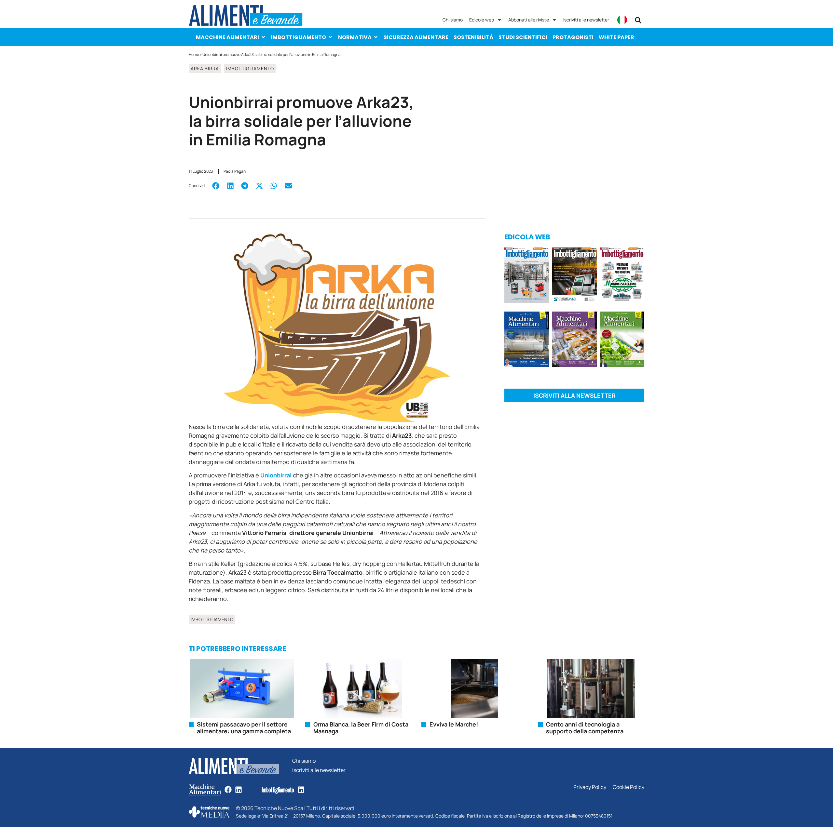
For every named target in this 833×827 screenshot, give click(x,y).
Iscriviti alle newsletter (586, 20)
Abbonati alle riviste (528, 20)
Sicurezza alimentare (416, 37)
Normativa (355, 37)
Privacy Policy (589, 787)
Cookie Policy (628, 787)
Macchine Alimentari (227, 37)
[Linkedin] (238, 789)
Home (194, 54)
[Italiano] (622, 20)
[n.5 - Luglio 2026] (526, 276)
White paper (616, 37)
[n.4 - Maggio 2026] (574, 276)
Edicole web (481, 20)
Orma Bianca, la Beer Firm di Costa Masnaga (360, 727)
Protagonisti (573, 37)
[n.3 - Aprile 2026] (622, 276)
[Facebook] (228, 789)
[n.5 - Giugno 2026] (526, 340)
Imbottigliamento (298, 37)
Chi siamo (453, 20)
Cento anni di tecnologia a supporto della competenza (584, 727)
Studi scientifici (522, 37)
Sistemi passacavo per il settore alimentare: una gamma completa (244, 727)
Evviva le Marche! (454, 724)
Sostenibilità (473, 37)
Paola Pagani (235, 171)
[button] (638, 20)
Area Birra (205, 68)
